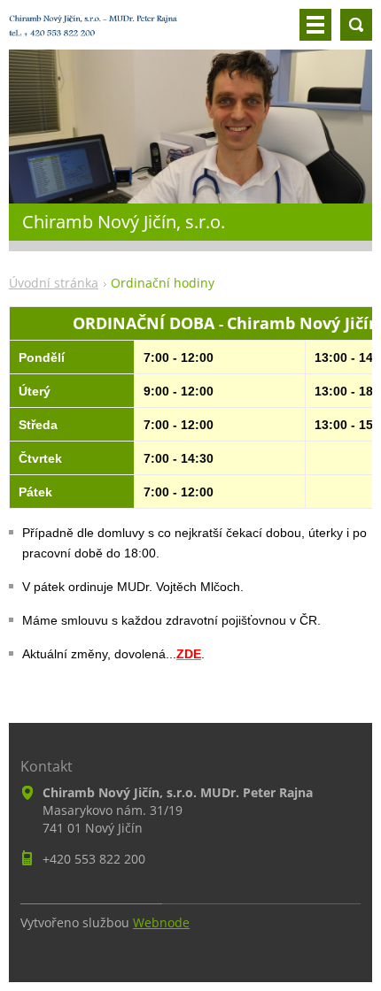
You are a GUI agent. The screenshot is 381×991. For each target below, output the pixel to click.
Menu (315, 25)
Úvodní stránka (53, 282)
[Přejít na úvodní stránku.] (93, 32)
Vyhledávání (356, 25)
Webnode (161, 922)
